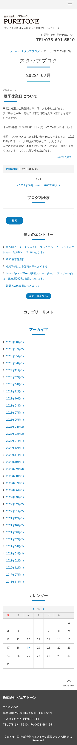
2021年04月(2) (15, 546)
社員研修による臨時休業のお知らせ (26, 266)
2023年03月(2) (15, 433)
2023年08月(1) (15, 405)
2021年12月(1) (15, 518)
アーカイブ (38, 329)
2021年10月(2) (15, 525)
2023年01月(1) (15, 440)
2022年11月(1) (15, 454)
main (38, 185)
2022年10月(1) (15, 461)
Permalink (12, 168)
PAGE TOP (68, 685)
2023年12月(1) (15, 391)
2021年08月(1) (15, 532)
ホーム (13, 51)
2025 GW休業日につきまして (23, 285)
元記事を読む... (65, 157)
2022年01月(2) (15, 511)
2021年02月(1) (15, 560)
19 (28, 647)
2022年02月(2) (15, 504)
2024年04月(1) (15, 384)
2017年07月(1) (15, 574)
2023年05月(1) (15, 419)
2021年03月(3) (15, 553)
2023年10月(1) (15, 398)
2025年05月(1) (15, 356)
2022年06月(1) (15, 490)
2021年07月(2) (15, 539)
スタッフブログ (30, 51)
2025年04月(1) (15, 363)
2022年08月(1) (15, 476)
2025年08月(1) (15, 342)
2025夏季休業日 (15, 259)
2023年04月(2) (15, 426)
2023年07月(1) (15, 412)
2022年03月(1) (15, 497)
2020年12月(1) (15, 567)
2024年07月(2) (15, 377)
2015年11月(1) (15, 581)
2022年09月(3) (15, 469)
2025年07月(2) (15, 349)
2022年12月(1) (15, 447)
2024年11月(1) (15, 370)
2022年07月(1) (15, 483)
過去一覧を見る (38, 296)
